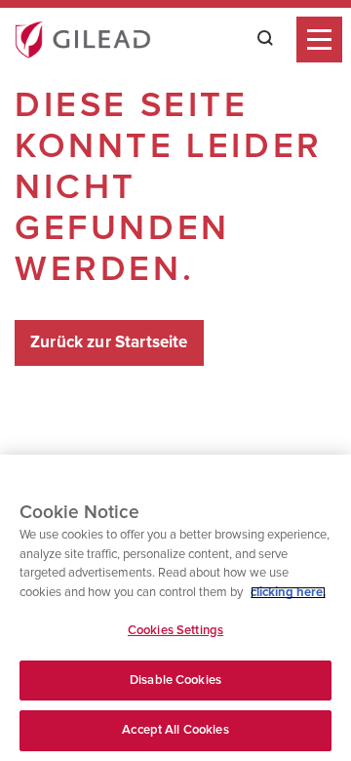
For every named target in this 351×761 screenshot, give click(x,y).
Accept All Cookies (175, 730)
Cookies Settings (175, 630)
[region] (175, 608)
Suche (260, 38)
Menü (319, 39)
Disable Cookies (175, 680)
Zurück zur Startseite (109, 343)
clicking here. (288, 592)
